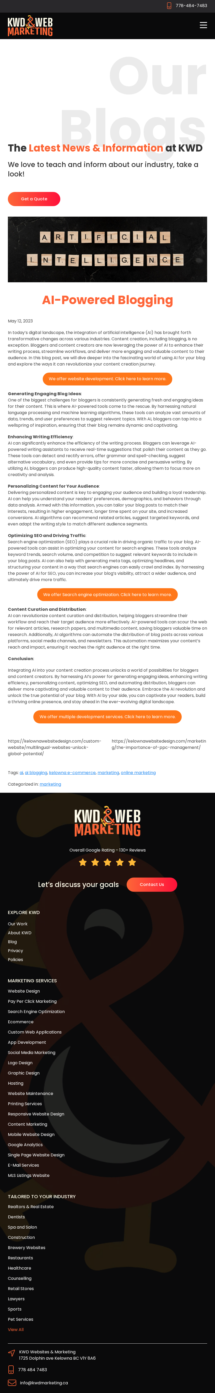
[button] (203, 25)
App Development (27, 1042)
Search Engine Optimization (36, 1012)
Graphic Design (24, 1073)
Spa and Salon (22, 1227)
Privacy (15, 951)
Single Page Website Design (36, 1155)
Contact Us (152, 884)
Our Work (18, 924)
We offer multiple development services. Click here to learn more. (108, 717)
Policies (15, 960)
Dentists (16, 1217)
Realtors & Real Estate (31, 1207)
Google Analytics (25, 1145)
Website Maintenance (30, 1094)
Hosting (15, 1083)
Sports (15, 1309)
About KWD (19, 933)
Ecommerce (21, 1022)
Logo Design (20, 1063)
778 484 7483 (32, 1370)
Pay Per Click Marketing (32, 1001)
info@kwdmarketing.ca (44, 1383)
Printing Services (25, 1104)
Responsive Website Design (36, 1114)
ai (21, 773)
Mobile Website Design (31, 1134)
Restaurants (20, 1258)
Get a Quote (34, 199)
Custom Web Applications (35, 1032)
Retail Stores (21, 1289)
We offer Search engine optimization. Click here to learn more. (107, 595)
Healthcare (19, 1268)
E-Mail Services (23, 1165)
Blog (12, 942)
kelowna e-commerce (72, 773)
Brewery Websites (26, 1248)
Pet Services (20, 1319)
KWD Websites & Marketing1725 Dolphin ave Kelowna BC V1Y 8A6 (57, 1355)
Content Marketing (27, 1124)
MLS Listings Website (29, 1175)
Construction (21, 1237)
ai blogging (36, 773)
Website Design (24, 991)
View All (16, 1330)
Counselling (19, 1278)
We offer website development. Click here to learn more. (107, 379)
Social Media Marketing (31, 1053)
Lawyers (16, 1299)
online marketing (138, 773)
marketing (108, 773)
